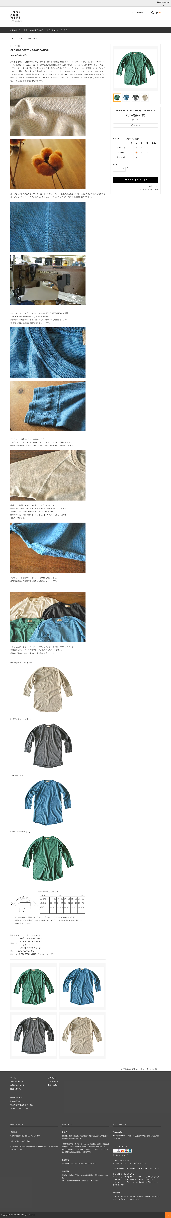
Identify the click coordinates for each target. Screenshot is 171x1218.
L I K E (137, 120)
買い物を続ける (152, 1069)
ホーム (12, 38)
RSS (12, 1101)
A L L (20, 38)
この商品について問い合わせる (132, 1069)
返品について (153, 186)
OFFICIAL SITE (16, 1097)
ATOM (17, 1101)
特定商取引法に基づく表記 (149, 189)
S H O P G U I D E (18, 30)
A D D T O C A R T (137, 180)
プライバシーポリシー (19, 1108)
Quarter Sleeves (31, 38)
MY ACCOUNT (164, 2)
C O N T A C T (37, 30)
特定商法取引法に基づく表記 (21, 1105)
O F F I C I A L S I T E (57, 30)
